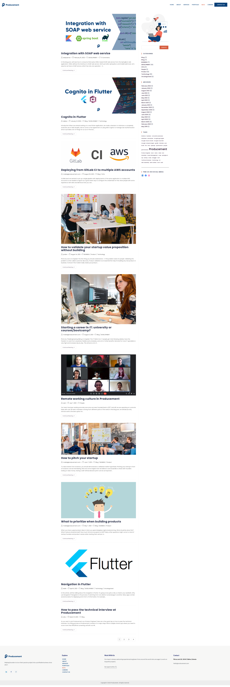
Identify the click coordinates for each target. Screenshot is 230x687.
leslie (64, 588)
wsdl (162, 162)
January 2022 (145, 88)
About (178, 4)
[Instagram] (149, 175)
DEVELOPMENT (93, 58)
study (149, 157)
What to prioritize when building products (91, 521)
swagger (154, 157)
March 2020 (145, 122)
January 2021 (145, 105)
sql (142, 157)
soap (160, 155)
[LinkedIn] (142, 175)
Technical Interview (146, 160)
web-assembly (145, 162)
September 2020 (146, 110)
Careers (210, 4)
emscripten (150, 138)
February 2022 (146, 86)
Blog (203, 4)
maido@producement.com (71, 174)
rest (163, 153)
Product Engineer (145, 153)
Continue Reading (69, 70)
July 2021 (144, 93)
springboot (165, 155)
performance (144, 149)
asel (64, 403)
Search (164, 47)
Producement (158, 149)
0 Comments (105, 58)
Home (172, 4)
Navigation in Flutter (76, 584)
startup (146, 157)
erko (64, 617)
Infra (103, 174)
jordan (65, 254)
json (166, 143)
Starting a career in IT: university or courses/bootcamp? (86, 328)
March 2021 (145, 103)
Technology (103, 121)
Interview (161, 143)
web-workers (153, 162)
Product (93, 254)
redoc (156, 153)
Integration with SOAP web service (85, 53)
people (165, 145)
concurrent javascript (157, 136)
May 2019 (144, 126)
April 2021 (144, 100)
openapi (153, 145)
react (152, 153)
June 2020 (144, 114)
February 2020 (146, 124)
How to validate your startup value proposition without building (95, 248)
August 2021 (145, 91)
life (146, 145)
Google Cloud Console (147, 140)
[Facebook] (146, 175)
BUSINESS (86, 254)
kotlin (142, 145)
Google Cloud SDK (159, 140)
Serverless (144, 155)
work (158, 162)
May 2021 (144, 98)
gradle (156, 143)
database (144, 138)
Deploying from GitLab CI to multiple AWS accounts (98, 170)
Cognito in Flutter (73, 117)
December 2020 (146, 107)
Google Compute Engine (147, 143)
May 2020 (144, 117)
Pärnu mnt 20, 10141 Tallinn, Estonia (184, 659)
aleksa (65, 121)
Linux (149, 145)
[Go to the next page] (133, 639)
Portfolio (195, 4)
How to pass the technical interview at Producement (88, 611)
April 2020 (144, 119)
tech (158, 157)
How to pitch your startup (79, 458)
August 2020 (145, 112)
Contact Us (221, 4)
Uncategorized (108, 588)
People (82, 403)
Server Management (152, 155)
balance (143, 136)
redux (159, 153)
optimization (159, 145)
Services (186, 4)
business (149, 136)
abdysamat (66, 58)
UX (159, 160)
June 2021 (144, 95)
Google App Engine (159, 138)
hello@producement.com (181, 663)
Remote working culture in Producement (90, 399)
